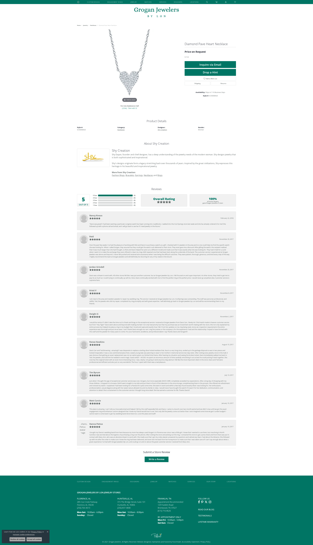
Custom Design (93, 2)
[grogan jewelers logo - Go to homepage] (156, 12)
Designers (178, 2)
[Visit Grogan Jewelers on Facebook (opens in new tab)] (199, 502)
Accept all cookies (34, 539)
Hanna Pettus (96, 424)
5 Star (95, 195)
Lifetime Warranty (208, 521)
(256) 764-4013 (129, 108)
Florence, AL (84, 498)
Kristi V (92, 290)
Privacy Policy (205, 542)
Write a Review (156, 459)
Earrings (139, 175)
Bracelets (130, 175)
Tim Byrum (94, 372)
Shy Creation (162, 130)
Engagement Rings (115, 2)
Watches (148, 2)
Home (79, 25)
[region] (129, 66)
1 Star (95, 205)
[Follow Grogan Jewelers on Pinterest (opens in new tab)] (202, 502)
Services (162, 2)
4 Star (95, 198)
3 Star (95, 200)
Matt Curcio (95, 400)
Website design (143, 542)
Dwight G (93, 314)
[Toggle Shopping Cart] (217, 2)
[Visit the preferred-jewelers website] (156, 536)
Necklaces (93, 25)
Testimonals (205, 515)
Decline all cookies (17, 539)
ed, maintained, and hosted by (160, 542)
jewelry (85, 25)
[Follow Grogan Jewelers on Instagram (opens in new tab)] (210, 502)
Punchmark (176, 542)
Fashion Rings (118, 175)
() (134, 195)
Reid (91, 236)
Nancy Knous (95, 215)
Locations (194, 2)
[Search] (207, 2)
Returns (223, 83)
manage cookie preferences (23, 534)
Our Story (211, 482)
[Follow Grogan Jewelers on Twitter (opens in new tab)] (206, 502)
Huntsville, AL (125, 498)
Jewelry (133, 2)
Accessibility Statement (191, 542)
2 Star (95, 203)
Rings (159, 175)
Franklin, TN (164, 498)
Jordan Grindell (96, 267)
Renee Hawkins (96, 342)
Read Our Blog (206, 509)
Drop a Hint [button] (210, 72)
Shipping (197, 83)
